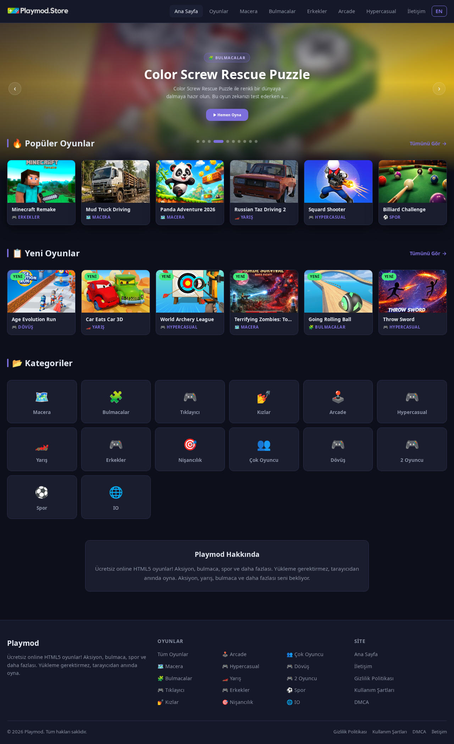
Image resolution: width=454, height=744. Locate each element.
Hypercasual (381, 11)
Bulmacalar (282, 11)
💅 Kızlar (168, 702)
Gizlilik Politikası (374, 678)
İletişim (416, 11)
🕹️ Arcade (234, 654)
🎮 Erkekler (236, 690)
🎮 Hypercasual (240, 666)
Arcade (346, 11)
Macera (249, 11)
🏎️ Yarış (231, 678)
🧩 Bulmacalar (174, 678)
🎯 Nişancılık (237, 702)
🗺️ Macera (170, 666)
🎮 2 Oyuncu (302, 678)
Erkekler (317, 11)
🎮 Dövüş (298, 666)
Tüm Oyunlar (172, 654)
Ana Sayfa (186, 11)
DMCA (361, 702)
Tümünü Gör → (428, 143)
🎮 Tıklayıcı (170, 690)
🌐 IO (293, 702)
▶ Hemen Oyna (227, 114)
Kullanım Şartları (374, 690)
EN (439, 11)
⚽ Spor (296, 690)
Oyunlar (218, 11)
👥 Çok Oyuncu (305, 654)
